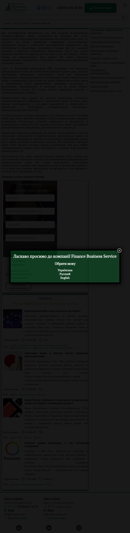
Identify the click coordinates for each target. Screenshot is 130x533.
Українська (65, 270)
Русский (65, 274)
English (65, 278)
